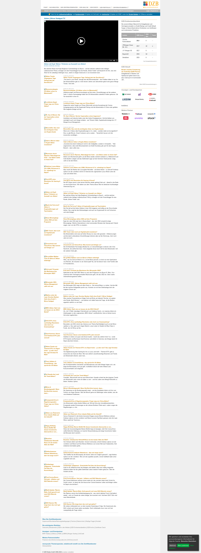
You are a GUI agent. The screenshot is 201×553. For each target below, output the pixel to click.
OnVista (70, 540)
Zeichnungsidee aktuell (74, 11)
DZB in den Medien (112, 11)
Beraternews (53, 11)
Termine (73, 521)
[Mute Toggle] (114, 60)
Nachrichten (54, 7)
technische (105, 14)
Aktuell (46, 11)
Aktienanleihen (46, 546)
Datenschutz (81, 521)
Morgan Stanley (72, 533)
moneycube (59, 540)
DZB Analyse (83, 7)
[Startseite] (150, 4)
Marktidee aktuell (87, 11)
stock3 (76, 540)
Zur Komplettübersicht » (150, 61)
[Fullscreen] (117, 60)
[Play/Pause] (45, 60)
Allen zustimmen (183, 545)
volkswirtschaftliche (65, 14)
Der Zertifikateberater (69, 7)
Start (46, 7)
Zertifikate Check (100, 527)
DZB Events (94, 7)
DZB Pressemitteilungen (126, 11)
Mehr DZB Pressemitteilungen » (148, 84)
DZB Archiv (90, 527)
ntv (65, 540)
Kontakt (98, 521)
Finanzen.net (46, 540)
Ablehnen (173, 545)
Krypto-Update (133, 14)
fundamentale (79, 14)
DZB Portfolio (105, 7)
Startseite (45, 527)
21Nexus (54, 533)
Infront (53, 540)
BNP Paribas (46, 533)
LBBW (65, 533)
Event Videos (62, 11)
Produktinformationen (99, 11)
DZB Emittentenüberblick (78, 527)
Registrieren (154, 11)
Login (147, 11)
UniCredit (81, 533)
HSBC (60, 533)
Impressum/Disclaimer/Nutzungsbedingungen (56, 521)
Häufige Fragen (90, 521)
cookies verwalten (68, 552)
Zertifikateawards (120, 7)
